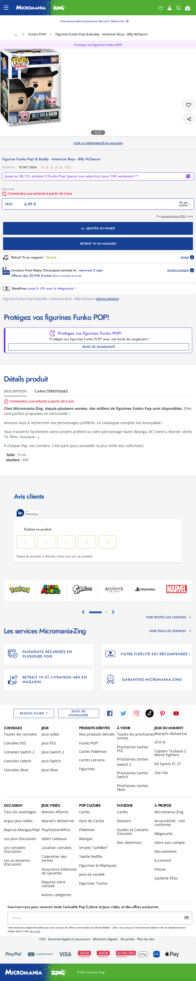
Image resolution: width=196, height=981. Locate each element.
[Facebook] (109, 712)
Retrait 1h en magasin (98, 243)
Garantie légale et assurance (69, 939)
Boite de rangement (98, 347)
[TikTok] (149, 712)
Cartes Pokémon (93, 751)
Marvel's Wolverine (170, 733)
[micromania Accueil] (41, 7)
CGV (42, 939)
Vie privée (127, 939)
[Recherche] (178, 9)
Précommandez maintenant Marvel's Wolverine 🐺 (94, 21)
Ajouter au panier (100, 228)
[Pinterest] (162, 712)
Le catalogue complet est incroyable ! (130, 422)
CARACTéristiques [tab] (51, 391)
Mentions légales (105, 939)
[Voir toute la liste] (161, 8)
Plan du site (145, 939)
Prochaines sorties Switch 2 (132, 762)
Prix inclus (174, 216)
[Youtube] (176, 712)
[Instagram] (136, 712)
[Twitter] (123, 712)
